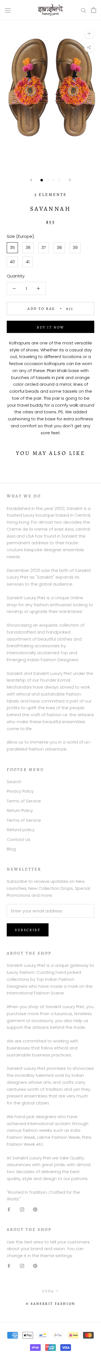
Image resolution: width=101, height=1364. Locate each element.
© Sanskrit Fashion (50, 1303)
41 (27, 262)
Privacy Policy (20, 791)
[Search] (83, 10)
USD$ (48, 1291)
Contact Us (18, 839)
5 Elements (50, 194)
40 (12, 262)
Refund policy (21, 830)
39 (75, 247)
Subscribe (27, 929)
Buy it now (50, 327)
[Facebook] (9, 1209)
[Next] (70, 180)
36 (28, 247)
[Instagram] (22, 1209)
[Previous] (31, 180)
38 (59, 247)
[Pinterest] (35, 1209)
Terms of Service (24, 801)
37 (43, 247)
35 (12, 247)
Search (14, 782)
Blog (11, 849)
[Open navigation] (8, 10)
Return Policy (20, 810)
